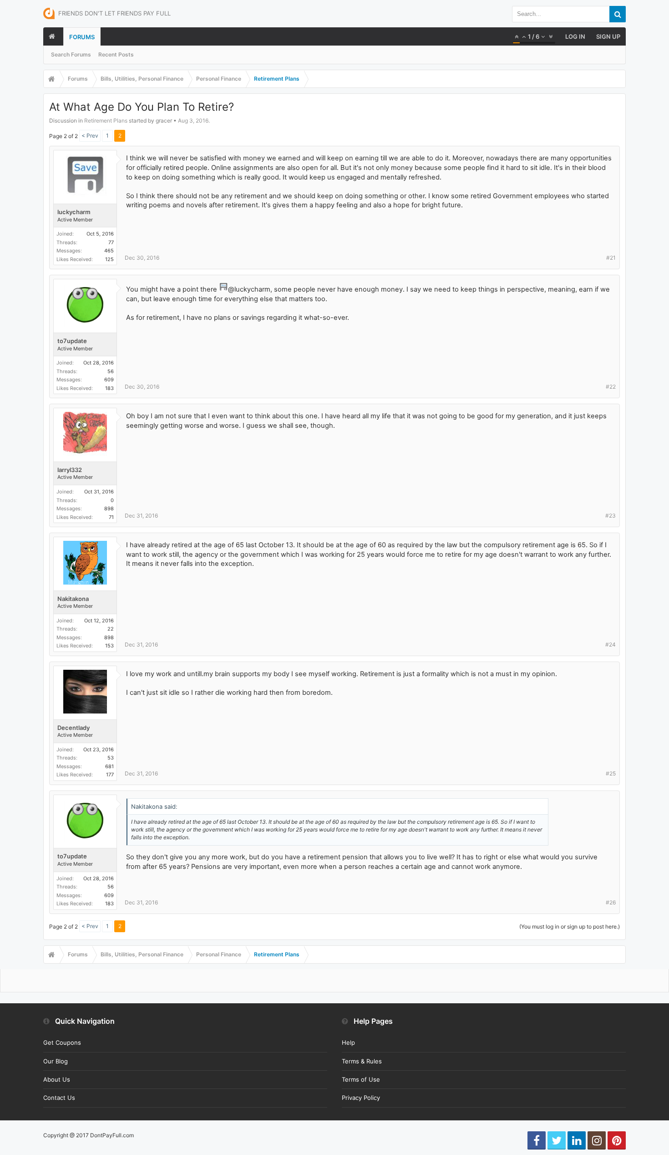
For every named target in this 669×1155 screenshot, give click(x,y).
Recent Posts (116, 54)
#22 (611, 386)
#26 (611, 902)
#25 (611, 773)
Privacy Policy (361, 1097)
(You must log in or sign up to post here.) (569, 926)
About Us (56, 1079)
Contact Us (59, 1097)
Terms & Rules (362, 1061)
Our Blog (55, 1061)
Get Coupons (62, 1042)
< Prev (89, 135)
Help (348, 1042)
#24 (610, 644)
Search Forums (71, 54)
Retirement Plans (105, 120)
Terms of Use (361, 1079)
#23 (610, 515)
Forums (82, 37)
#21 (611, 257)
